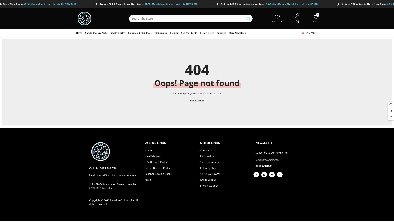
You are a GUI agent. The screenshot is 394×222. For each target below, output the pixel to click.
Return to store (197, 100)
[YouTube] (272, 174)
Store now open (209, 185)
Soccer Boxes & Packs (157, 168)
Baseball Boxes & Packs (158, 174)
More (148, 179)
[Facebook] (256, 174)
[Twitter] (280, 174)
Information (207, 156)
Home (148, 150)
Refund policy (208, 168)
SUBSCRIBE (263, 166)
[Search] (191, 18)
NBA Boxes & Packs (156, 162)
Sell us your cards (210, 174)
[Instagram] (264, 174)
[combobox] (187, 18)
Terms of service (209, 162)
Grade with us (208, 179)
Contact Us (206, 150)
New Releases (153, 156)
